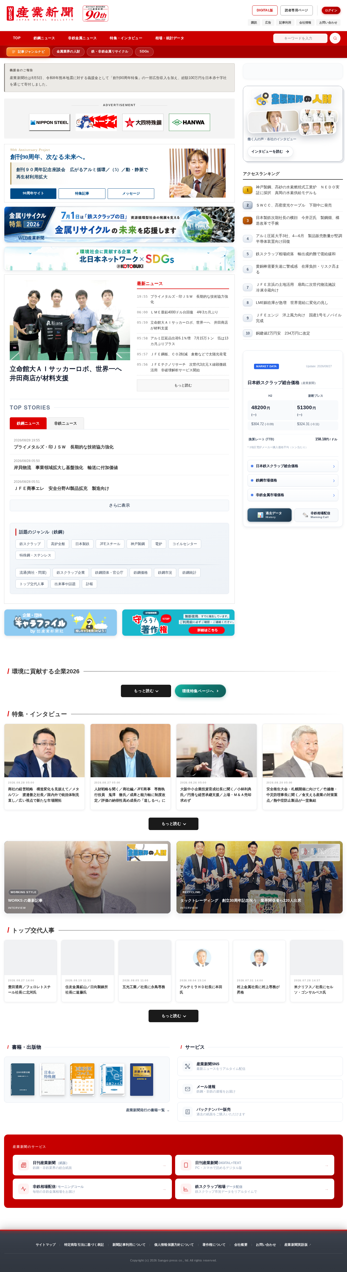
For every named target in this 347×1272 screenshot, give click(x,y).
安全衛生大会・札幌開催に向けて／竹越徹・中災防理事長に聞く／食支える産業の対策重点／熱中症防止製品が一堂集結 (302, 794)
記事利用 (285, 22)
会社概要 (241, 1245)
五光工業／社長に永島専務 (144, 987)
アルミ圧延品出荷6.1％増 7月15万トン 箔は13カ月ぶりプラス (189, 341)
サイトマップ (46, 1245)
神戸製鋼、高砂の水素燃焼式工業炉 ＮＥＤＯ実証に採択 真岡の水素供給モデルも (297, 190)
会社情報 (305, 22)
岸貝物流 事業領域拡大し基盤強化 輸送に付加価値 (66, 467)
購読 (254, 22)
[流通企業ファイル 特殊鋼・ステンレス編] (82, 1079)
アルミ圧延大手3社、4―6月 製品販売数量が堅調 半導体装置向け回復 (299, 239)
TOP (17, 38)
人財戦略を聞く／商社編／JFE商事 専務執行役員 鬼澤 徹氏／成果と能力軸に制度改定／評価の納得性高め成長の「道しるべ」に (130, 794)
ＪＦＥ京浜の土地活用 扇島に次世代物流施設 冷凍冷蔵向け (297, 287)
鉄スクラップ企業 (71, 573)
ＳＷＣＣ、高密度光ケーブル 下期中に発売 (294, 205)
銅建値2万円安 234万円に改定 (283, 333)
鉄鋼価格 (141, 573)
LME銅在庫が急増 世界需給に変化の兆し (292, 302)
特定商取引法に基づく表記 (84, 1245)
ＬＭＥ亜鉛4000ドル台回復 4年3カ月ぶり (184, 312)
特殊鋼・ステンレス (35, 555)
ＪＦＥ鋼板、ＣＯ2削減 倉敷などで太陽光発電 (188, 354)
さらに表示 (119, 505)
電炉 (158, 544)
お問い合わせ (328, 22)
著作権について (214, 1245)
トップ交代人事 (32, 584)
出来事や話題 (65, 584)
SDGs (144, 51)
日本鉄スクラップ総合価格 (277, 466)
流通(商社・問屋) (33, 573)
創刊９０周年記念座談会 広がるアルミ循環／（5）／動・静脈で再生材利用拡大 (82, 173)
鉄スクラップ (30, 544)
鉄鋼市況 (165, 573)
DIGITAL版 (265, 10)
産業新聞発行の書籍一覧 (145, 1110)
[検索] (335, 38)
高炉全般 (58, 544)
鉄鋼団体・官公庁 (109, 573)
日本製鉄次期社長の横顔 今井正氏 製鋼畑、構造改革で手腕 (297, 220)
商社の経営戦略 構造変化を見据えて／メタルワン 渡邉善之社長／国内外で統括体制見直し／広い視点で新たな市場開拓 (43, 794)
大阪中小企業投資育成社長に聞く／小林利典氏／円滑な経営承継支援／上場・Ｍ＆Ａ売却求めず (216, 794)
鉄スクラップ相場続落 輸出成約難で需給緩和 (296, 254)
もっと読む (183, 385)
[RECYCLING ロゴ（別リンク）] (319, 852)
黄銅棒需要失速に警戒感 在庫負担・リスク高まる (297, 269)
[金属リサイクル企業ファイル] (112, 1079)
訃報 (89, 584)
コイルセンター (184, 544)
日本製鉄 (82, 544)
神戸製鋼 (138, 544)
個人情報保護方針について (174, 1245)
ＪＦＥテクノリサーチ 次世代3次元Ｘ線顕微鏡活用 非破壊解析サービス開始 (188, 367)
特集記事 (82, 193)
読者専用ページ (296, 10)
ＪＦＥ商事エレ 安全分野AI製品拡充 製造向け (61, 488)
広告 (268, 22)
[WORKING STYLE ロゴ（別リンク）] (147, 852)
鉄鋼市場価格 (266, 480)
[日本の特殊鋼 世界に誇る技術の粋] (52, 1079)
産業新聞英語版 (296, 1245)
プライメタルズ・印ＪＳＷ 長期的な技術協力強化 (189, 299)
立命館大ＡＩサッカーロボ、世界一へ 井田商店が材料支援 (189, 325)
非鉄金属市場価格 (270, 495)
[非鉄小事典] (141, 1079)
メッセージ (131, 193)
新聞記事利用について (129, 1245)
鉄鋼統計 (189, 573)
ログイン (331, 10)
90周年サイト (33, 193)
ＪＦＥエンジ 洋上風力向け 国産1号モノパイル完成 (299, 318)
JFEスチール (110, 544)
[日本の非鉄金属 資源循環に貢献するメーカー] (22, 1079)
